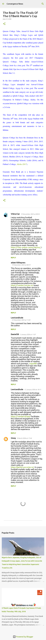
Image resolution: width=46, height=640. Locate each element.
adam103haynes (18, 263)
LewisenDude (17, 318)
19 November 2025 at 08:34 (30, 214)
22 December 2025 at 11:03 (21, 320)
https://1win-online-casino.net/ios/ (25, 247)
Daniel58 (15, 334)
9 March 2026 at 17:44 (24, 438)
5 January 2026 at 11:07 (28, 334)
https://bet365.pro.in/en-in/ (22, 467)
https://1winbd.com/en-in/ (22, 285)
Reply (13, 258)
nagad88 (33, 363)
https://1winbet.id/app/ (20, 416)
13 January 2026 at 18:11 (32, 389)
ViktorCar (15, 214)
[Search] (42, 4)
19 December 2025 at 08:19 (21, 265)
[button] (4, 24)
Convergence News (15, 4)
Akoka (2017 (22, 164)
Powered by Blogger (24, 637)
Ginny (13, 438)
